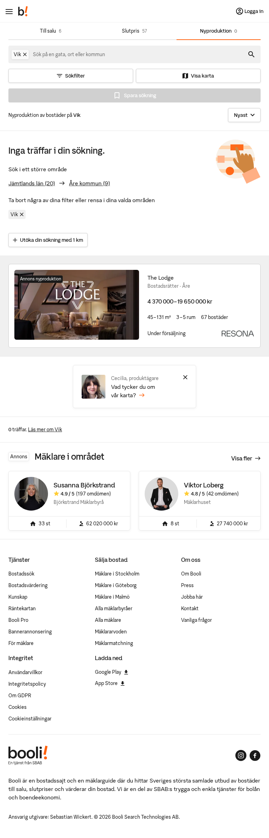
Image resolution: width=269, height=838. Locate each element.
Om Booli (191, 574)
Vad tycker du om (133, 391)
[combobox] (69, 54)
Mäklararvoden (111, 631)
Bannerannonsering (30, 631)
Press (187, 585)
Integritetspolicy (27, 684)
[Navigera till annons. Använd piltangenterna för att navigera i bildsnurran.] (76, 305)
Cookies (17, 707)
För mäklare (21, 643)
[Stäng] (185, 377)
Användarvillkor (25, 672)
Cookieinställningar (29, 719)
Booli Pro (18, 620)
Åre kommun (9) (89, 183)
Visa (241, 458)
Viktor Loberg (203, 485)
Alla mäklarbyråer (113, 608)
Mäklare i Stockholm (117, 574)
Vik (14, 214)
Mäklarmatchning (114, 643)
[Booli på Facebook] (255, 755)
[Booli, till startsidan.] (23, 11)
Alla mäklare (108, 620)
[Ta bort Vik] (25, 54)
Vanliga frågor (196, 620)
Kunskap (17, 597)
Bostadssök (21, 574)
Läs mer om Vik (45, 429)
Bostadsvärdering (28, 585)
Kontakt (190, 608)
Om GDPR (19, 695)
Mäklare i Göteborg (116, 585)
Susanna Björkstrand (84, 485)
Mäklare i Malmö (112, 597)
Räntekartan (22, 608)
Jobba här (192, 597)
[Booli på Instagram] (241, 755)
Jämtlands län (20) (31, 183)
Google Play (108, 672)
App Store (106, 683)
